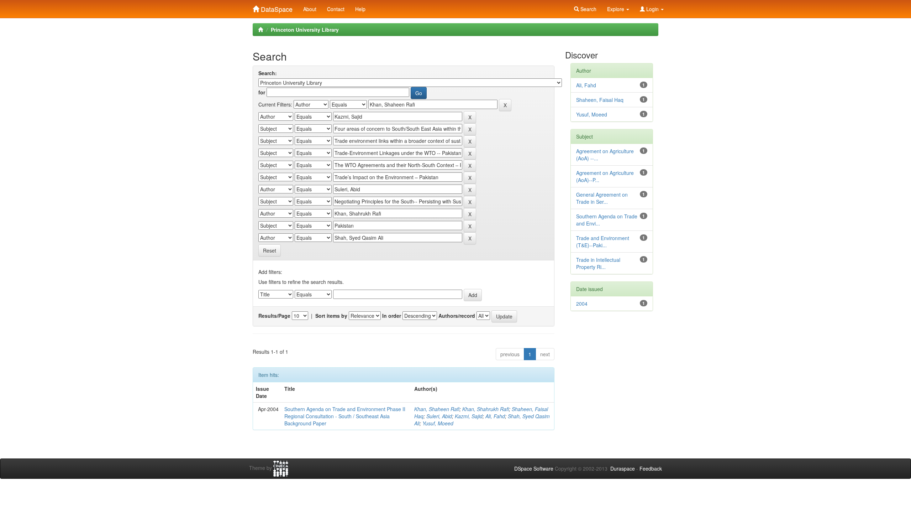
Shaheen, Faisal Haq (599, 99)
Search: (267, 73)
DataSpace (276, 7)
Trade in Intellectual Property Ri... (598, 263)
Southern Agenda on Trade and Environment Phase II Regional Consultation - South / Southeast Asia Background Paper (344, 416)
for (261, 92)
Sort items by (331, 315)
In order (391, 315)
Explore (616, 8)
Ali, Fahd (495, 416)
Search (587, 8)
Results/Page (274, 315)
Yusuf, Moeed (437, 423)
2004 (582, 303)
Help (360, 8)
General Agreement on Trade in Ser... (602, 198)
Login (652, 8)
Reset (269, 250)
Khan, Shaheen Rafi (436, 409)
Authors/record (456, 315)
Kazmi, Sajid (469, 416)
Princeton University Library (305, 29)
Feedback (650, 468)
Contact (335, 8)
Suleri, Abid (439, 416)
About (309, 8)
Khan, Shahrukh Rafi (485, 409)
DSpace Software (533, 468)
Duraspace (622, 468)
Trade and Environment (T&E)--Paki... (602, 241)
